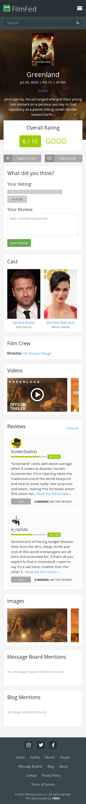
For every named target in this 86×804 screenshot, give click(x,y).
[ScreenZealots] (16, 447)
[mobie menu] (79, 7)
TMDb (56, 798)
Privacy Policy (51, 775)
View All (72, 428)
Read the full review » (53, 493)
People (65, 757)
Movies (50, 757)
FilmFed (23, 8)
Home (20, 757)
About (63, 766)
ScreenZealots (24, 451)
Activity (35, 757)
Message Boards (30, 766)
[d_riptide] (16, 525)
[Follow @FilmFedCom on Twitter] (41, 745)
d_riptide (19, 529)
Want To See (26, 158)
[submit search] (78, 23)
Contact (31, 775)
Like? (21, 501)
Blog (51, 766)
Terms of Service (43, 784)
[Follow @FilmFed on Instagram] (28, 745)
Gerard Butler (24, 322)
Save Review (19, 243)
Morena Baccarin (60, 322)
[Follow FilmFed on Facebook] (53, 745)
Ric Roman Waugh (37, 353)
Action (43, 90)
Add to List (68, 158)
